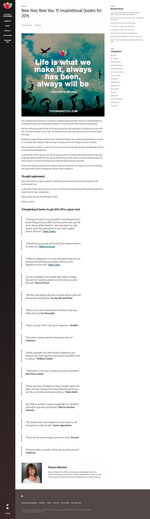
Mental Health (115, 89)
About (7, 26)
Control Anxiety (115, 75)
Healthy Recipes (116, 82)
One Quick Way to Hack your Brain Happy (123, 23)
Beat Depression (116, 62)
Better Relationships (117, 65)
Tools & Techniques (117, 99)
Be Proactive (114, 59)
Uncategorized (115, 102)
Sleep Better (114, 96)
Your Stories (114, 106)
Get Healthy (114, 79)
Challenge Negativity (117, 69)
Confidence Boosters (117, 72)
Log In (8, 513)
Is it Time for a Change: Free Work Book (122, 26)
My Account (7, 35)
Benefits (7, 21)
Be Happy (38, 25)
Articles (7, 31)
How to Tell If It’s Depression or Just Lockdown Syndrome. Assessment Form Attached (125, 13)
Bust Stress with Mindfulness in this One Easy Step (126, 36)
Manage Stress (115, 85)
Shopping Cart (7, 41)
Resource (114, 92)
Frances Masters (26, 25)
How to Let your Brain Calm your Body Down (124, 33)
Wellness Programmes (7, 15)
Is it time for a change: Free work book (122, 30)
